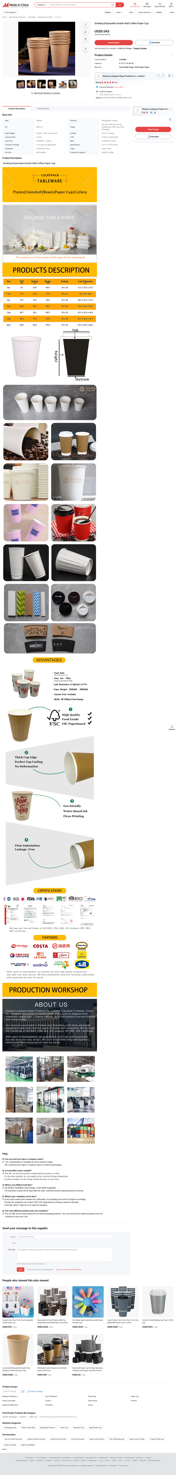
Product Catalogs (36, 1391)
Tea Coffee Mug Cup (116, 1439)
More (4, 1449)
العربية (101, 1460)
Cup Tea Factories (77, 1439)
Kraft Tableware (51, 1396)
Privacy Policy (123, 1465)
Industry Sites (103, 1458)
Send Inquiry (113, 42)
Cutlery (48, 1400)
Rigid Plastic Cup (95, 1427)
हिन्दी (120, 1460)
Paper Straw (92, 1400)
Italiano (76, 1460)
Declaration (112, 1465)
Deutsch (83, 1460)
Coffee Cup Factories (58, 1439)
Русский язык (66, 1460)
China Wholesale (78, 1458)
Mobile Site (139, 1458)
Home (4, 17)
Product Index (129, 1458)
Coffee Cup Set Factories (36, 1439)
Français (57, 1460)
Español (39, 1460)
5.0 (143, 112)
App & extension (144, 12)
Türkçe (135, 1460)
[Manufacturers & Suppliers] (15, 4)
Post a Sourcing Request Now (69, 1269)
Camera (134, 1400)
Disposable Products (47, 1427)
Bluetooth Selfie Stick (10, 1405)
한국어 (107, 1460)
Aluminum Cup (78, 1427)
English (32, 1460)
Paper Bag (92, 1396)
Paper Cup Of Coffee (137, 1439)
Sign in (171, 6)
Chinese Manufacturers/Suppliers (59, 1458)
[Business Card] (170, 119)
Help (131, 12)
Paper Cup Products (96, 1439)
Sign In (98, 97)
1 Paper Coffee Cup (157, 1439)
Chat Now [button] (156, 42)
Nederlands (92, 1460)
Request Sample (140, 48)
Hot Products (29, 1458)
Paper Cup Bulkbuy (28, 1445)
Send (20, 1269)
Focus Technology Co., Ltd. (72, 1465)
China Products (41, 1458)
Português (48, 1460)
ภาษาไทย (127, 1460)
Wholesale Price (91, 1458)
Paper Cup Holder (8, 1400)
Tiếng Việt (142, 1460)
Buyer (118, 12)
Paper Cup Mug (10, 1445)
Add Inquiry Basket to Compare (47, 93)
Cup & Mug (31, 17)
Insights (148, 1458)
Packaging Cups (10, 1427)
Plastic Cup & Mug (28, 1427)
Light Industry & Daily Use (17, 17)
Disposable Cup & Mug (45, 17)
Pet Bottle (49, 1405)
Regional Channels (116, 1458)
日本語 (114, 1460)
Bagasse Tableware (9, 1396)
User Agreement (101, 1465)
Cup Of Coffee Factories (13, 1439)
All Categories (11, 12)
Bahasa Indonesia (154, 1460)
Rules (172, 12)
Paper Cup (58, 17)
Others (90, 1405)
